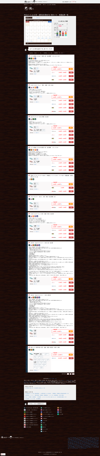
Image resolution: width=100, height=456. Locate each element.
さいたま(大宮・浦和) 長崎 (71, 447)
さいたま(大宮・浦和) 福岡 (87, 446)
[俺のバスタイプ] (52, 452)
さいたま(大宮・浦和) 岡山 (90, 444)
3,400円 (50, 38)
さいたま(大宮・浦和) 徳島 (84, 445)
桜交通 (35, 164)
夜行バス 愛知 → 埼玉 (53, 378)
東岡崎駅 (41, 395)
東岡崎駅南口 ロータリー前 (48, 395)
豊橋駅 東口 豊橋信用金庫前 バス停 (63, 393)
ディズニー (30, 382)
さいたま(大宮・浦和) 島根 (82, 444)
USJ (34, 382)
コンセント (29, 381)
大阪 (27, 382)
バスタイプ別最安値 (36, 17)
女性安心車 (39, 381)
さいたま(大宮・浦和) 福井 (89, 441)
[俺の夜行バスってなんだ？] (42, 452)
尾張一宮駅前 (61, 395)
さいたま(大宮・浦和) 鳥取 (73, 444)
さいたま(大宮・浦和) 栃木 (76, 439)
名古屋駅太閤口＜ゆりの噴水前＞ (46, 393)
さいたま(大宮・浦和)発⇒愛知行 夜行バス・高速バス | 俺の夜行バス (30, 1)
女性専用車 (34, 381)
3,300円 (27, 41)
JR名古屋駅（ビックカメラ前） (30, 398)
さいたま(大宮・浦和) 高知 (78, 446)
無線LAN (43, 381)
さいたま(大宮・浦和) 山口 (76, 445)
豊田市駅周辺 (37, 395)
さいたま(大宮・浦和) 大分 (88, 447)
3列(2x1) (71, 380)
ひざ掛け (46, 381)
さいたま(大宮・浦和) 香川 (93, 445)
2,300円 (31, 41)
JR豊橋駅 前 (54, 393)
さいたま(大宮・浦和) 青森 (80, 437)
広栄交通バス (36, 189)
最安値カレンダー (29, 17)
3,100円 (46, 38)
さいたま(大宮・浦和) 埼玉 (93, 439)
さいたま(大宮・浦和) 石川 (81, 441)
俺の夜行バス (26, 4)
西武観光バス (36, 370)
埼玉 (31, 4)
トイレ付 (25, 381)
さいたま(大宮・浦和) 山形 (83, 438)
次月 (49, 20)
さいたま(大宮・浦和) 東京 (78, 440)
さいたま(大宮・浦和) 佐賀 (95, 446)
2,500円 (38, 38)
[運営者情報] (48, 452)
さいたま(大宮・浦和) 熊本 (80, 447)
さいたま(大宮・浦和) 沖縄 (82, 448)
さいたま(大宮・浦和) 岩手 (88, 437)
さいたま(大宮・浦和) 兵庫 (79, 443)
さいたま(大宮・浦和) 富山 (73, 441)
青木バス (35, 336)
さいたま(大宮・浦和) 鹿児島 (74, 448)
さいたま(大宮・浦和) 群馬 (84, 439)
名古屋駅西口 (38, 398)
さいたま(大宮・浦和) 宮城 (74, 438)
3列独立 (67, 380)
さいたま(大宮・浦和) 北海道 (72, 437)
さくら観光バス (36, 132)
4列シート (63, 380)
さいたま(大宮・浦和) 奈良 (87, 443)
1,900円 (42, 38)
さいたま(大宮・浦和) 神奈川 (87, 440)
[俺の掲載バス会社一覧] (58, 452)
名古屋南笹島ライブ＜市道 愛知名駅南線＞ (32, 393)
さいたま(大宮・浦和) (37, 4)
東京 (24, 382)
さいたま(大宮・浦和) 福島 (91, 438)
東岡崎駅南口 (56, 395)
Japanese (3, 454)
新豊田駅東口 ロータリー (29, 395)
